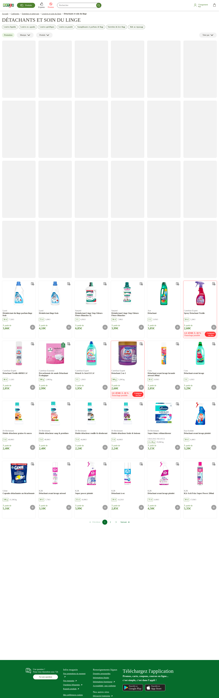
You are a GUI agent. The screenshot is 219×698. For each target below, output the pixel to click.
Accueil (5, 14)
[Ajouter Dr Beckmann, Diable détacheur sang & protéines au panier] (68, 447)
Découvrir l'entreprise (103, 696)
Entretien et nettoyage (30, 14)
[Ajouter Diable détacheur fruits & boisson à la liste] (141, 403)
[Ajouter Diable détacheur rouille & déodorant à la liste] (105, 403)
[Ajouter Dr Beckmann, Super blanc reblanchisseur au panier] (177, 447)
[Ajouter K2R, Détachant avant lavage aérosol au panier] (68, 507)
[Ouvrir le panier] (214, 5)
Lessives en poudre (66, 27)
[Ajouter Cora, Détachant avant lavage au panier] (213, 387)
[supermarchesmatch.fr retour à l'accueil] (8, 5)
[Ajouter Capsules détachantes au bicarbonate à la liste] (32, 464)
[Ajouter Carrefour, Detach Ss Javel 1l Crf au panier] (105, 387)
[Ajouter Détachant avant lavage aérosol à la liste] (68, 464)
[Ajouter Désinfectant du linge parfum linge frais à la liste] (32, 283)
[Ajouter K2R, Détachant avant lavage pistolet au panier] (177, 507)
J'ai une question (45, 677)
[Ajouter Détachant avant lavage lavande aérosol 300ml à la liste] (177, 343)
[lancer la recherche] (98, 5)
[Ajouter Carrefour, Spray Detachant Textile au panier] (213, 327)
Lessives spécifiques (47, 27)
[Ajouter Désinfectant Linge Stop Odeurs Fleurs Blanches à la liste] (141, 283)
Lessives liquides (10, 27)
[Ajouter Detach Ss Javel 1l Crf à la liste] (105, 343)
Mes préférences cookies (73, 695)
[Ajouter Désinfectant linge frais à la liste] (68, 283)
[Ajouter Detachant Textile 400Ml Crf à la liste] (32, 343)
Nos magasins (70, 681)
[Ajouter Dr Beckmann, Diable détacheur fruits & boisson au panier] (141, 447)
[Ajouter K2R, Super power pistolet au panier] (105, 507)
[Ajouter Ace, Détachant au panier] (177, 327)
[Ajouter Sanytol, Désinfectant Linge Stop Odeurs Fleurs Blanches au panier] (141, 327)
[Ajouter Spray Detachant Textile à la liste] (213, 283)
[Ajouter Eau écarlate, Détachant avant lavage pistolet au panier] (213, 447)
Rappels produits (71, 689)
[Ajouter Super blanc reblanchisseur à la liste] (177, 403)
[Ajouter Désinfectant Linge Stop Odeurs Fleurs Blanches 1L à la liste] (105, 283)
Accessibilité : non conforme (104, 686)
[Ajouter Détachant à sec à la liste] (141, 464)
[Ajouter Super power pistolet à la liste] (105, 464)
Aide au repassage (136, 27)
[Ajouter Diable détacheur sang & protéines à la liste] (68, 403)
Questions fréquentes (73, 685)
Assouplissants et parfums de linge (90, 27)
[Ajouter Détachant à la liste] (177, 283)
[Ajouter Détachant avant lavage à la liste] (213, 343)
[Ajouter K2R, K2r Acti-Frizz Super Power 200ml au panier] (213, 507)
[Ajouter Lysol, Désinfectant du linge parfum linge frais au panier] (32, 327)
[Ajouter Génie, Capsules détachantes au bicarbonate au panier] (32, 507)
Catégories (15, 14)
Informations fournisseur (104, 682)
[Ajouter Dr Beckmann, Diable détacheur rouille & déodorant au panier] (105, 447)
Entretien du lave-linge (116, 27)
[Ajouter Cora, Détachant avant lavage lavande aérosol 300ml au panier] (177, 387)
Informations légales (101, 678)
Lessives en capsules (27, 27)
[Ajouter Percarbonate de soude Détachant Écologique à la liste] (68, 343)
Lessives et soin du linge (51, 14)
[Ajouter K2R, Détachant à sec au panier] (141, 507)
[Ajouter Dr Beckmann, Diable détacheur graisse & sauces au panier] (32, 447)
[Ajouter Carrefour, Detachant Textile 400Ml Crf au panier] (32, 387)
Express (41, 7)
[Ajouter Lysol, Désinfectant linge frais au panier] (68, 327)
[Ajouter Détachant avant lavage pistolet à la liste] (213, 403)
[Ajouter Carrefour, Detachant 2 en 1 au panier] (141, 387)
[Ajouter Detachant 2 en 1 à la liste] (141, 343)
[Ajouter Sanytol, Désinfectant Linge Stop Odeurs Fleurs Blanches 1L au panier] (105, 327)
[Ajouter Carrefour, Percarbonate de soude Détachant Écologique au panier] (68, 387)
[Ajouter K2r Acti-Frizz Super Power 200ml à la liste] (213, 464)
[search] (79, 5)
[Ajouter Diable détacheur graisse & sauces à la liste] (32, 403)
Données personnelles (101, 674)
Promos (51, 7)
